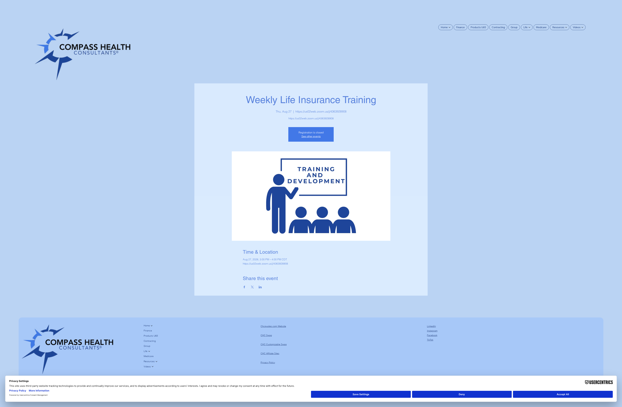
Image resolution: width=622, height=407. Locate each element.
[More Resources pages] (566, 27)
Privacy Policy (268, 362)
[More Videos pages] (582, 27)
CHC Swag (266, 335)
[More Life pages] (529, 27)
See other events (311, 136)
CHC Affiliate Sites (270, 353)
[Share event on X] (252, 287)
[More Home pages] (449, 27)
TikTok (430, 339)
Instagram (432, 330)
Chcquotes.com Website (273, 326)
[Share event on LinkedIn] (260, 287)
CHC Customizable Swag (274, 344)
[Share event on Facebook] (244, 287)
